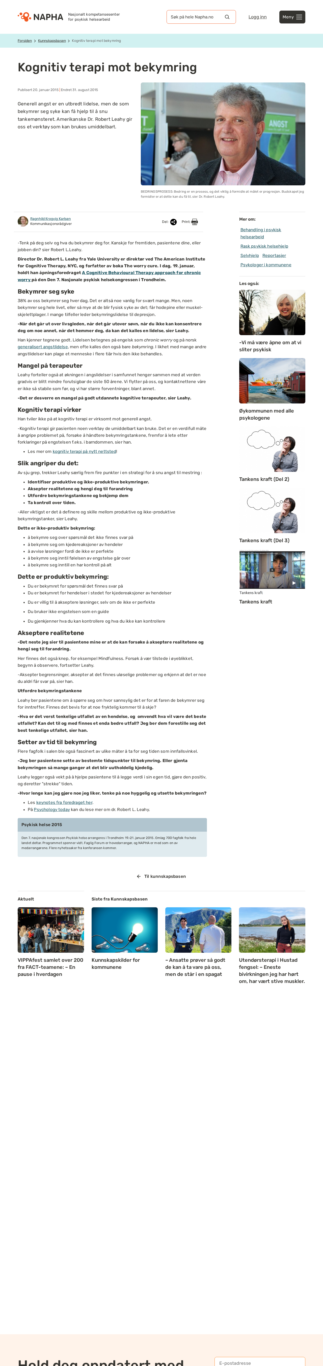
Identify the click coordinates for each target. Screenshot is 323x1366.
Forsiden (25, 41)
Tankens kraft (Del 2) (264, 479)
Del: (165, 222)
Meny (288, 16)
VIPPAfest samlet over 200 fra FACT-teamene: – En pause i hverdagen (50, 967)
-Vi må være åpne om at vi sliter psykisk (270, 346)
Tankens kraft (255, 602)
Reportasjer (274, 255)
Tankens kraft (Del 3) (264, 540)
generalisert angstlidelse (43, 346)
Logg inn (258, 17)
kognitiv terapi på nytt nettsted (84, 451)
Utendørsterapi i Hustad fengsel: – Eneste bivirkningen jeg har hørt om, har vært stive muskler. (272, 970)
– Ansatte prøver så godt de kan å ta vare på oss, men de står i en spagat (195, 967)
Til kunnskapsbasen (165, 876)
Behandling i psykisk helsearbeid (260, 233)
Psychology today (52, 809)
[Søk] (227, 16)
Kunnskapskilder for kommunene (116, 963)
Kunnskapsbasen (52, 41)
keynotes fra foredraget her (64, 802)
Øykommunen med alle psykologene (266, 414)
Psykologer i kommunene (265, 264)
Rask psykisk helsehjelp (264, 246)
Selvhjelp (249, 255)
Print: (186, 222)
